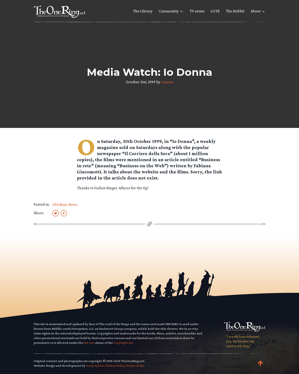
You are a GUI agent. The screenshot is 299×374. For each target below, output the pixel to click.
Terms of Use (135, 366)
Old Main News (65, 204)
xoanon (167, 82)
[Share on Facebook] (64, 213)
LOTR (215, 11)
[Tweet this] (55, 213)
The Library (143, 11)
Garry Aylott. (95, 366)
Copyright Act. (123, 343)
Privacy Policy (114, 366)
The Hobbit (235, 11)
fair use (89, 343)
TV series (197, 11)
